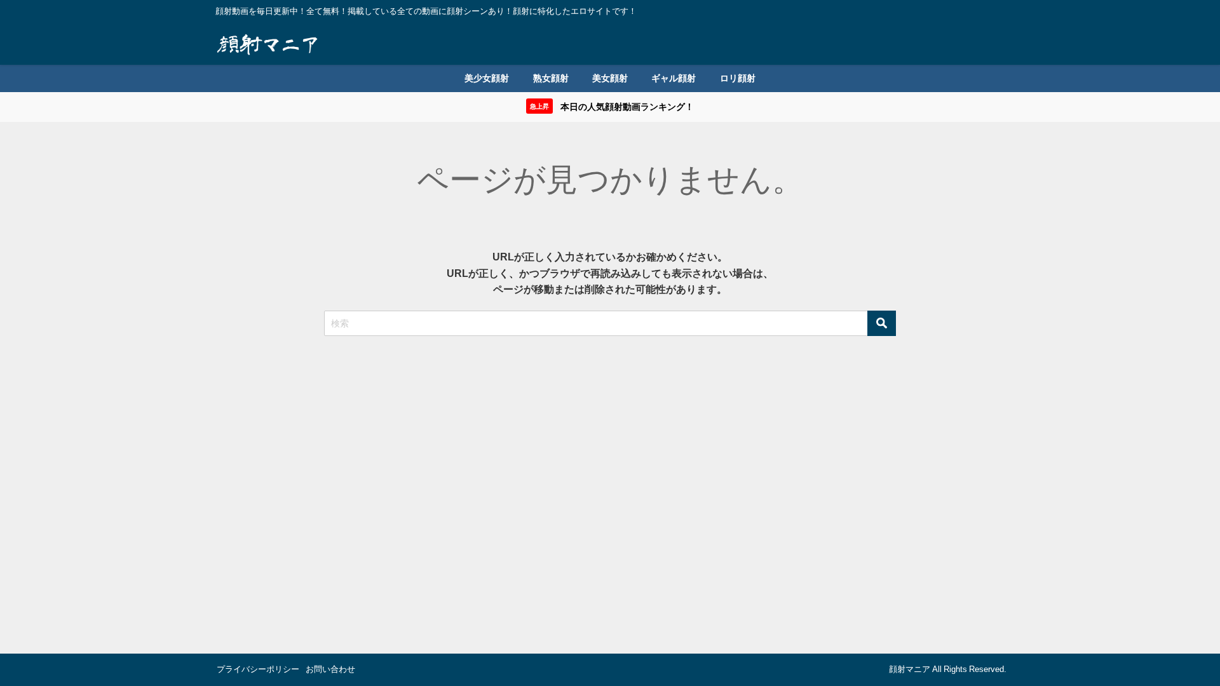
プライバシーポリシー (258, 669)
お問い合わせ (330, 669)
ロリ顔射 (738, 78)
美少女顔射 (486, 78)
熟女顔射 (551, 78)
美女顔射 (610, 78)
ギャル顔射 (673, 78)
